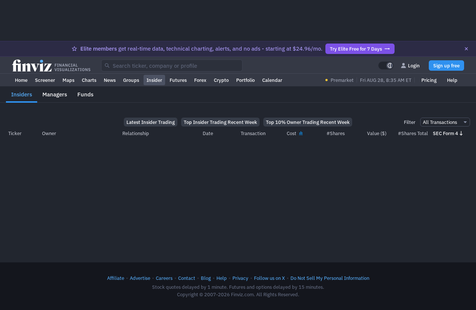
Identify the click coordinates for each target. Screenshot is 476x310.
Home (21, 80)
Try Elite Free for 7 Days (356, 49)
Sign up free (446, 65)
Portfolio (245, 80)
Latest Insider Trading (150, 122)
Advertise (140, 278)
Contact (186, 278)
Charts (89, 80)
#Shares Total (413, 133)
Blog (206, 278)
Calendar (272, 80)
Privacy (240, 278)
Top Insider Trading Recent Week (220, 122)
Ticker (15, 133)
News (110, 80)
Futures (178, 80)
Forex (200, 80)
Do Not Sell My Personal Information (329, 278)
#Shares (336, 133)
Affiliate (115, 278)
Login (414, 65)
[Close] (466, 48)
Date (208, 133)
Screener (45, 80)
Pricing (429, 80)
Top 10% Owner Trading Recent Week (308, 122)
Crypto (221, 80)
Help (452, 80)
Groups (131, 80)
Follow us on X (269, 278)
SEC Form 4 (445, 133)
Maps (68, 80)
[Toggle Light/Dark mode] (386, 65)
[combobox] (171, 65)
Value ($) (376, 133)
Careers (164, 278)
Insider (154, 80)
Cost (292, 133)
